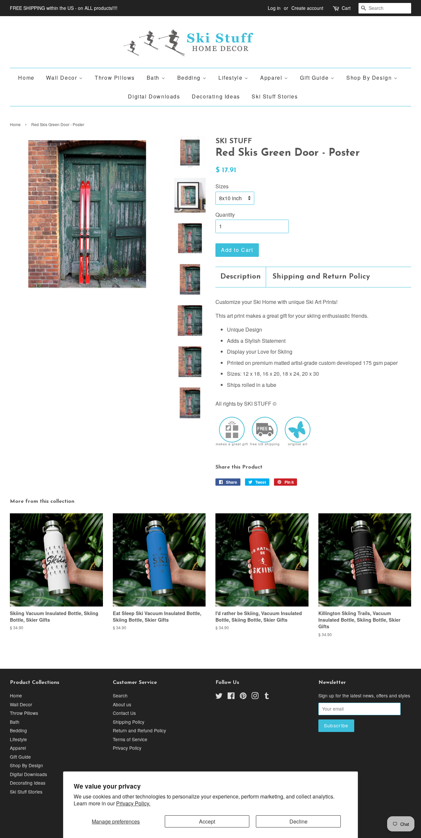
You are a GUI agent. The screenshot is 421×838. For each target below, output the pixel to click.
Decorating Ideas (216, 96)
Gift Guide (315, 77)
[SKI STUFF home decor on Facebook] (231, 696)
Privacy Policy (127, 747)
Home (26, 77)
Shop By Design (370, 77)
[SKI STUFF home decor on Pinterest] (243, 696)
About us (122, 704)
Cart (346, 8)
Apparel (272, 77)
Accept (207, 821)
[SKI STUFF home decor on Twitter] (219, 696)
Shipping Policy (128, 721)
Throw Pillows (115, 77)
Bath (154, 77)
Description (240, 277)
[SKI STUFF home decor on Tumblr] (266, 696)
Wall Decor (62, 77)
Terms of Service (130, 739)
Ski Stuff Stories (275, 96)
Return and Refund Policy (139, 730)
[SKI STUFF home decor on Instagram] (255, 696)
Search (120, 695)
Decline (298, 821)
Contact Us (124, 713)
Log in (274, 8)
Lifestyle (231, 77)
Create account (307, 8)
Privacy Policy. (133, 803)
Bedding (190, 77)
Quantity (225, 214)
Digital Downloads (154, 96)
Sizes (222, 186)
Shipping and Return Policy (321, 277)
